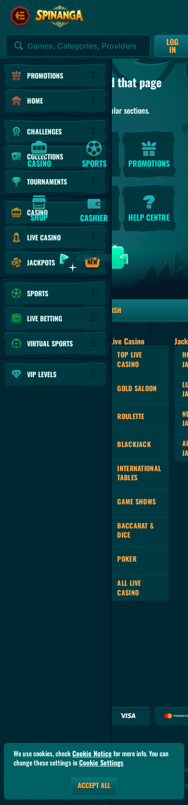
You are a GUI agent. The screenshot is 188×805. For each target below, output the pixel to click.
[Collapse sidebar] (20, 16)
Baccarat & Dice (135, 530)
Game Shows (136, 501)
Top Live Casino (129, 359)
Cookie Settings (101, 762)
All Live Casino (129, 587)
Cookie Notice (92, 753)
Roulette (130, 416)
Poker (126, 559)
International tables (139, 473)
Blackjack (134, 444)
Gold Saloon (137, 388)
